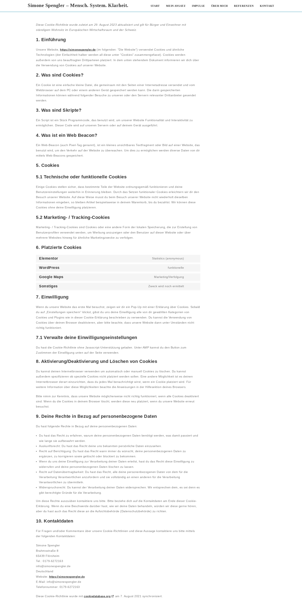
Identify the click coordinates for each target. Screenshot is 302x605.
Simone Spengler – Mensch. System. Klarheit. (78, 5)
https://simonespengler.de (78, 49)
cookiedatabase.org (97, 596)
